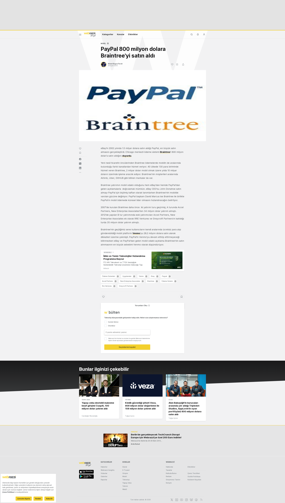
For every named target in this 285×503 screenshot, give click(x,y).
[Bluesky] (191, 499)
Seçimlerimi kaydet (127, 347)
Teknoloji (126, 480)
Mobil (103, 43)
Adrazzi (106, 268)
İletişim (169, 483)
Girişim (125, 473)
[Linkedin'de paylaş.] (80, 168)
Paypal (164, 276)
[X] (171, 499)
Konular (120, 34)
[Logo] (90, 34)
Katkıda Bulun (171, 473)
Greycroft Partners (126, 286)
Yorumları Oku (142, 305)
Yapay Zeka (86, 400)
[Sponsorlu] (167, 260)
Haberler (104, 467)
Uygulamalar (126, 276)
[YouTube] (181, 499)
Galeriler (104, 476)
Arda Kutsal (135, 444)
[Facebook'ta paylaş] (80, 159)
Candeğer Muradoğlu (90, 416)
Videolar (104, 473)
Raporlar (104, 480)
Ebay (153, 276)
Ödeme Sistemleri (108, 276)
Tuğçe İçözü (129, 416)
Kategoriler (107, 34)
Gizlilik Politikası (194, 476)
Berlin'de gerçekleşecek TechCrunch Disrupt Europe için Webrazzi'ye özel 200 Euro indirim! (156, 436)
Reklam (169, 476)
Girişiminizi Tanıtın (173, 480)
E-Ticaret (126, 470)
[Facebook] (196, 499)
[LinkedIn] (176, 499)
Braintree (165, 152)
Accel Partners (107, 281)
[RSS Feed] (201, 499)
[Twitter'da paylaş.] (80, 163)
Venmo (136, 233)
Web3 (124, 489)
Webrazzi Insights (107, 470)
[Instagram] (186, 499)
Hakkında (169, 467)
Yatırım (141, 276)
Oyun (171, 400)
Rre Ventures (107, 286)
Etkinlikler (133, 34)
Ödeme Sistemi (167, 281)
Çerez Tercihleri (194, 473)
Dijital (124, 467)
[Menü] (80, 35)
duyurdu (126, 155)
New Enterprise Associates (130, 281)
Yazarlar (169, 470)
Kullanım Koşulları (194, 480)
